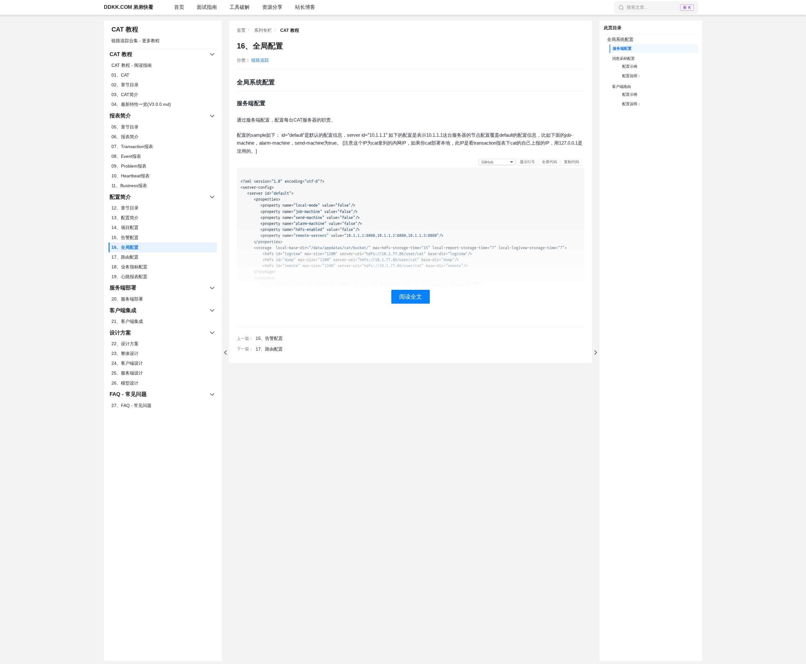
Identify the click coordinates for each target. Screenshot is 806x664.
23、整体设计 (125, 353)
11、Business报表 (129, 185)
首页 (179, 7)
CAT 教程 (124, 29)
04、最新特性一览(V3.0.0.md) (141, 104)
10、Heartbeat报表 (130, 175)
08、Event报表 (126, 156)
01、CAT (120, 74)
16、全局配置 (125, 247)
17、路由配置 (125, 257)
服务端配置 (622, 48)
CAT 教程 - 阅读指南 (131, 65)
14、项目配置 (125, 227)
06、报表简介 (125, 136)
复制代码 (571, 162)
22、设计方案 (125, 343)
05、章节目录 (125, 126)
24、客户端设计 (127, 363)
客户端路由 (621, 86)
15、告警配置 (125, 237)
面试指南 (207, 7)
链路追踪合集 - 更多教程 (135, 40)
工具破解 (240, 7)
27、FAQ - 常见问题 (131, 405)
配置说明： (631, 76)
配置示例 (629, 66)
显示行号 (527, 162)
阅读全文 (410, 297)
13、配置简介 (125, 217)
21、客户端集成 (127, 321)
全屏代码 (549, 162)
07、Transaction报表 (132, 146)
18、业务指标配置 (129, 266)
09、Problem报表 (128, 166)
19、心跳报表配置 (129, 276)
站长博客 (305, 7)
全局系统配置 (620, 39)
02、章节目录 (125, 84)
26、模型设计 (125, 383)
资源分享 (272, 7)
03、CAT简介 (124, 94)
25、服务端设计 (127, 372)
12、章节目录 (125, 207)
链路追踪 (260, 60)
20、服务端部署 (127, 298)
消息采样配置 (623, 58)
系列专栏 (263, 30)
